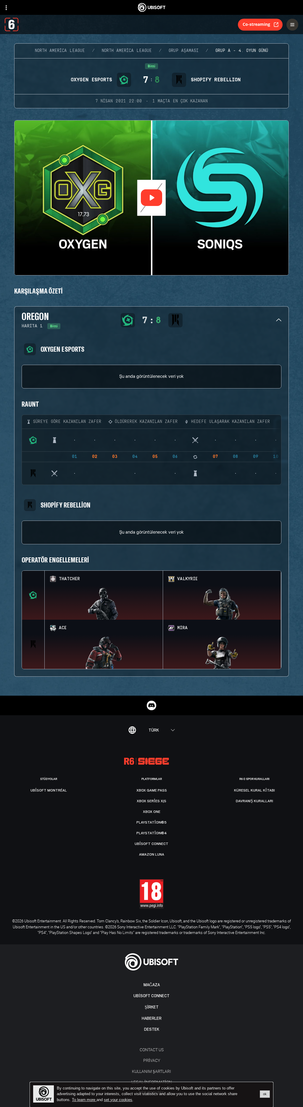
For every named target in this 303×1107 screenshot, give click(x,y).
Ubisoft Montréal (48, 790)
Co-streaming (256, 24)
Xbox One (151, 812)
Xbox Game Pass (151, 790)
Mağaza (152, 985)
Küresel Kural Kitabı (254, 790)
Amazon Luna (151, 854)
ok (265, 1094)
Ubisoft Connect (151, 996)
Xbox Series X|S (151, 801)
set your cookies (118, 1100)
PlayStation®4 (151, 833)
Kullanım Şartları (151, 1071)
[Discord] (151, 705)
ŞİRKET (152, 1007)
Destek (151, 1029)
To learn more (84, 1100)
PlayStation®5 (151, 822)
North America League (60, 50)
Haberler (152, 1018)
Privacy (151, 1060)
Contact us (152, 1049)
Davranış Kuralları (254, 801)
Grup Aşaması (184, 50)
